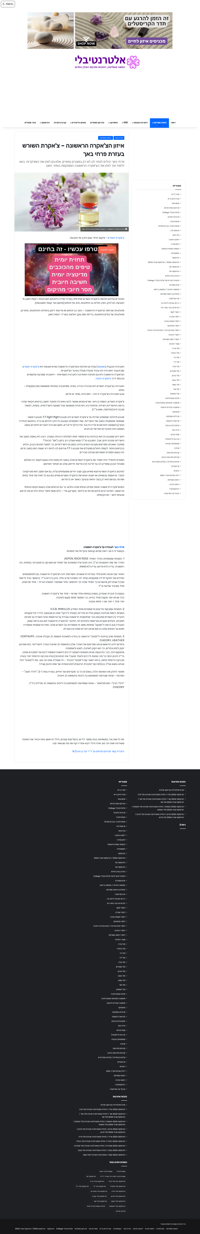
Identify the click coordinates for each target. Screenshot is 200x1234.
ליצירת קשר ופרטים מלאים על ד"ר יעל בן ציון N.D (98, 751)
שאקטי (101, 366)
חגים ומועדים (174, 285)
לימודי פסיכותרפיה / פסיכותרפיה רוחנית (163, 330)
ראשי (173, 122)
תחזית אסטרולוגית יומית (96, 1206)
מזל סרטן (175, 375)
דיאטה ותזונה (174, 239)
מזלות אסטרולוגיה (172, 398)
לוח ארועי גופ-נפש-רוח (170, 307)
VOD (126, 122)
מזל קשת (175, 384)
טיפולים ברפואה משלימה (169, 294)
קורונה (176, 448)
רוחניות (176, 471)
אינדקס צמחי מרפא (171, 208)
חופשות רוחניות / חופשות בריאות (166, 289)
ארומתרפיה (174, 230)
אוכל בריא (175, 194)
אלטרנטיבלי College (170, 212)
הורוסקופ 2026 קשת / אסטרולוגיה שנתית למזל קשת (104, 1155)
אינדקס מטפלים (97, 122)
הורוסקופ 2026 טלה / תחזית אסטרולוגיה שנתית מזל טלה (161, 794)
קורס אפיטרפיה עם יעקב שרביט (171, 790)
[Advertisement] (158, 854)
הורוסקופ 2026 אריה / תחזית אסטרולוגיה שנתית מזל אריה (102, 1136)
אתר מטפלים (30, 122)
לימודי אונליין (174, 316)
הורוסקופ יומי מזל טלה (116, 1181)
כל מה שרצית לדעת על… (169, 303)
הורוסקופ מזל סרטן (118, 1196)
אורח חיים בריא (173, 199)
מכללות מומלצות (172, 416)
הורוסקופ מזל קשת (118, 1201)
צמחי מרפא (175, 434)
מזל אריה (175, 348)
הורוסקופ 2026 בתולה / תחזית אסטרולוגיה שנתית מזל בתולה (100, 1141)
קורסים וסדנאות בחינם (170, 457)
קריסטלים (175, 466)
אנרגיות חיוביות (173, 217)
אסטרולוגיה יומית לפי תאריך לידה (112, 1176)
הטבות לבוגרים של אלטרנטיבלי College (163, 280)
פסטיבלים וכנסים (172, 425)
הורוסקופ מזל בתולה (117, 1186)
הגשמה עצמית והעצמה (170, 248)
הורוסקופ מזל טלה (118, 1191)
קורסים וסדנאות (173, 452)
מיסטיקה (114, 122)
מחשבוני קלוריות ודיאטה (170, 407)
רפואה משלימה (160, 122)
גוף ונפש (176, 235)
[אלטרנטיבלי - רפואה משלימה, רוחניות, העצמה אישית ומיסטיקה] (100, 62)
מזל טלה (175, 366)
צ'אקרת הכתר (103, 378)
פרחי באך (119, 138)
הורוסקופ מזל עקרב (99, 1196)
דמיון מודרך (175, 244)
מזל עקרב (175, 380)
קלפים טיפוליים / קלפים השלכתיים (165, 461)
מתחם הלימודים (79, 122)
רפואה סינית (174, 484)
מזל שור (176, 389)
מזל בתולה (175, 353)
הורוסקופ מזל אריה (97, 1181)
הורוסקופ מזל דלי (82, 1186)
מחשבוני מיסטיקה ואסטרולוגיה (167, 403)
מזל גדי (176, 357)
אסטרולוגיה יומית (105, 1171)
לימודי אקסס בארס (171, 321)
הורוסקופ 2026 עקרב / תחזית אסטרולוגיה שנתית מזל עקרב (101, 1150)
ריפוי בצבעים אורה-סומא (169, 475)
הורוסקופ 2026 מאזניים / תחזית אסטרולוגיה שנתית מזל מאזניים (99, 1146)
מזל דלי (176, 362)
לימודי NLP (175, 312)
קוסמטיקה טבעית (172, 443)
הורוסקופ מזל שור (100, 1201)
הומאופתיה (175, 253)
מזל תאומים (174, 393)
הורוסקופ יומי (174, 267)
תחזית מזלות (120, 1211)
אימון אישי (175, 203)
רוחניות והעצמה (141, 122)
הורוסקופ (46, 122)
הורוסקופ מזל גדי (99, 1186)
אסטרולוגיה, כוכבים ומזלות (168, 226)
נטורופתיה (160, 1229)
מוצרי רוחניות (174, 344)
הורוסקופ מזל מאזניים (99, 1191)
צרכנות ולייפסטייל (172, 439)
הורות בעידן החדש (172, 276)
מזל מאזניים (174, 371)
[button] (8, 4)
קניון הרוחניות (60, 122)
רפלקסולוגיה (174, 489)
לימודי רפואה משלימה (171, 339)
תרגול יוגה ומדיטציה (171, 493)
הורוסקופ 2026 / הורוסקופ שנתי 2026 (163, 262)
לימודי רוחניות (174, 335)
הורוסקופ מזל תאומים (117, 1206)
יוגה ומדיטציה (174, 298)
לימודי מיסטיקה (173, 325)
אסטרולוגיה (174, 221)
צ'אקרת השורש (116, 237)
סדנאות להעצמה (172, 421)
